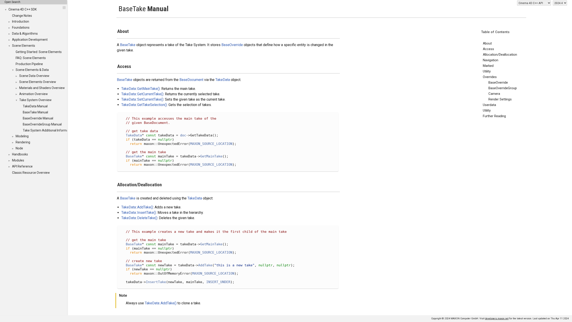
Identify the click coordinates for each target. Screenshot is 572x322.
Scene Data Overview (34, 76)
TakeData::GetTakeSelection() (144, 105)
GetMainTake (211, 156)
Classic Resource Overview (31, 172)
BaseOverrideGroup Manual (42, 124)
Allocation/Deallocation (500, 55)
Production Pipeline (29, 64)
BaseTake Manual (35, 112)
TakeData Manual (35, 106)
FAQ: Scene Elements (31, 58)
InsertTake (156, 282)
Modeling (22, 136)
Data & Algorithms (25, 33)
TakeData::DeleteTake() (139, 218)
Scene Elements (23, 45)
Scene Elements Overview (37, 82)
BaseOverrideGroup (502, 88)
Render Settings (500, 99)
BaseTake (127, 45)
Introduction (20, 21)
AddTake (205, 265)
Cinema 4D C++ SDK (22, 9)
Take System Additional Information (48, 130)
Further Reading (494, 116)
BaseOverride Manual (38, 118)
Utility (487, 71)
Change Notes (22, 15)
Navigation (490, 60)
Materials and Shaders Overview (42, 88)
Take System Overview (35, 100)
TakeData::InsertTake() (138, 212)
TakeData (222, 80)
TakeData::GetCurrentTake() (142, 94)
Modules (18, 160)
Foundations (20, 27)
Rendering (23, 142)
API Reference (22, 166)
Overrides (490, 77)
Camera (494, 94)
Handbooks (20, 154)
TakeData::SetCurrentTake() (142, 99)
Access (488, 49)
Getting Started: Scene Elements (39, 52)
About (487, 43)
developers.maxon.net (497, 318)
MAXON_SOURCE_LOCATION (211, 144)
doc (183, 135)
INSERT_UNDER (218, 282)
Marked (488, 66)
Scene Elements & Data (32, 70)
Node (19, 148)
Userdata (489, 105)
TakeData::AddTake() (137, 207)
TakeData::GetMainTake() (140, 89)
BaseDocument (191, 80)
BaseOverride (498, 82)
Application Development (30, 39)
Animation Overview (33, 94)
